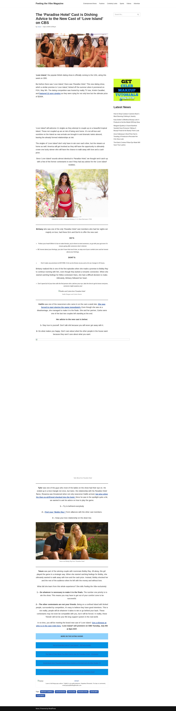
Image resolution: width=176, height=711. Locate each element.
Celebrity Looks (112, 3)
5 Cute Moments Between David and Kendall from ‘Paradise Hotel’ (72, 672)
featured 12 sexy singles (50, 93)
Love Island (71, 691)
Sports (122, 3)
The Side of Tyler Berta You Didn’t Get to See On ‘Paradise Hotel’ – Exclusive (72, 654)
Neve (37, 708)
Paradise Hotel (83, 691)
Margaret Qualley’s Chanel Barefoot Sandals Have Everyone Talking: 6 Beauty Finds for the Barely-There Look (126, 128)
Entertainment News (90, 3)
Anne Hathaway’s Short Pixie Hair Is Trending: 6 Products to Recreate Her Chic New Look (126, 136)
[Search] (138, 14)
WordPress (52, 708)
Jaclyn (39, 26)
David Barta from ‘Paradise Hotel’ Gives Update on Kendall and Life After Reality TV (72, 663)
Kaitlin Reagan (60, 691)
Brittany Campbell (47, 691)
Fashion (101, 3)
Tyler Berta (40, 695)
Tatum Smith (94, 691)
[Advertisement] (72, 114)
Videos (129, 3)
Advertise (137, 3)
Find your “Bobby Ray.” (55, 512)
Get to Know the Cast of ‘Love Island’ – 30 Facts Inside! (72, 645)
